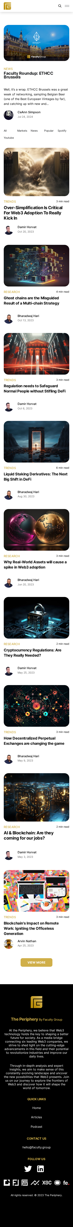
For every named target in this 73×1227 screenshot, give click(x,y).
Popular (49, 130)
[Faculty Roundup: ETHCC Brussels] (36, 43)
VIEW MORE (36, 962)
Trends (10, 201)
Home (36, 1108)
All (5, 130)
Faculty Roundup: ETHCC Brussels (28, 75)
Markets (22, 130)
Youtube (9, 137)
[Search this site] (60, 6)
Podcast (36, 1126)
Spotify (62, 130)
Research (12, 292)
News (8, 69)
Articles (36, 1117)
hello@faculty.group (36, 1147)
